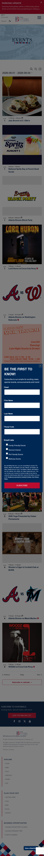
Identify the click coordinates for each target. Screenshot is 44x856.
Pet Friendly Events (16, 454)
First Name (8, 400)
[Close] (40, 365)
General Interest (15, 450)
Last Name (8, 413)
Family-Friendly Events (17, 445)
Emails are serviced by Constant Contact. (20, 477)
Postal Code (9, 427)
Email (6, 387)
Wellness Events (15, 459)
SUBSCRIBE (22, 485)
